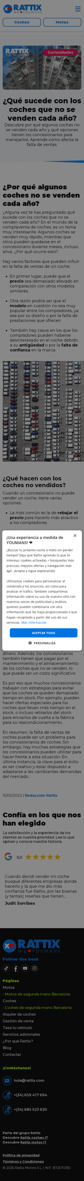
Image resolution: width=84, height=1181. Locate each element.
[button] (42, 643)
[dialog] (42, 590)
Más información (34, 622)
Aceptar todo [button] (43, 633)
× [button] (74, 535)
